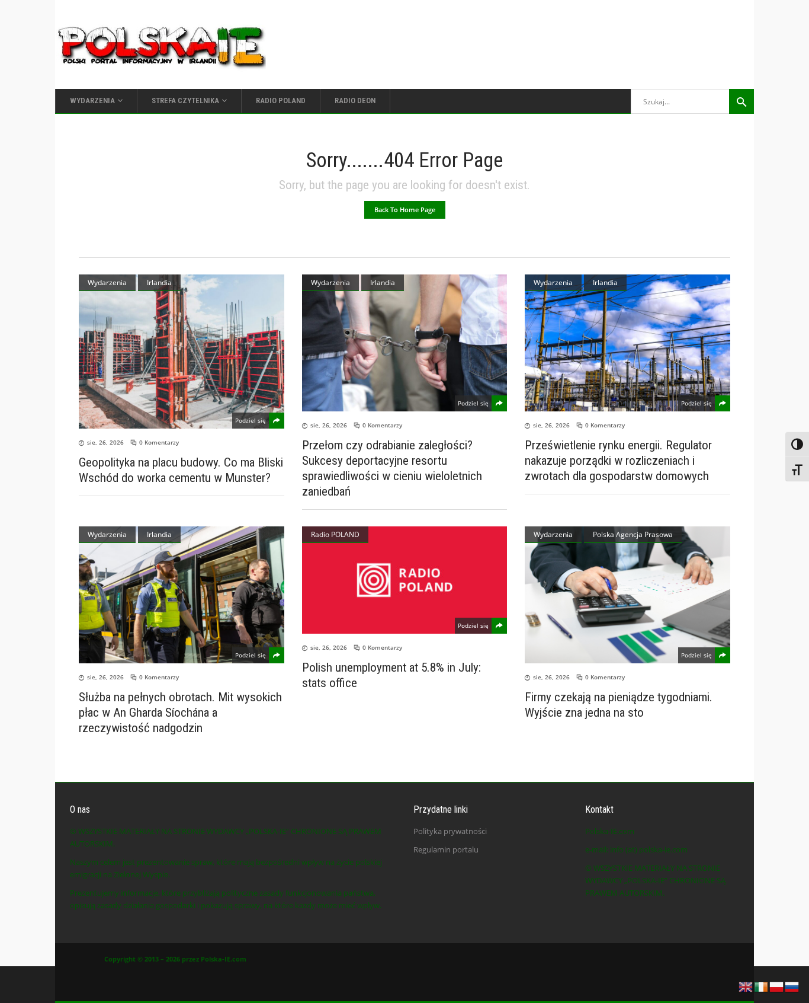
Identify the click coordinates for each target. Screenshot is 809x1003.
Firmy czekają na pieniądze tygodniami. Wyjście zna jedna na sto (618, 705)
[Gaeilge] (761, 986)
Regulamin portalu (446, 849)
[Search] (741, 101)
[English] (746, 986)
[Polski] (777, 986)
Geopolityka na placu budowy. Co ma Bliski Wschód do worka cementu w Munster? (181, 470)
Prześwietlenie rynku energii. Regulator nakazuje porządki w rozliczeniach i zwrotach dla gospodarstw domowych (618, 460)
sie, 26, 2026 (105, 442)
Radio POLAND (335, 534)
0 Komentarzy (159, 442)
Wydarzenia (107, 282)
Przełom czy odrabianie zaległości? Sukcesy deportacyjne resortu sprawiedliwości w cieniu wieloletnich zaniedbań (392, 468)
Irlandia (159, 282)
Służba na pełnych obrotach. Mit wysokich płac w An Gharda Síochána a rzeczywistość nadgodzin (180, 712)
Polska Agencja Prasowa (633, 534)
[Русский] (792, 986)
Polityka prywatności (450, 831)
